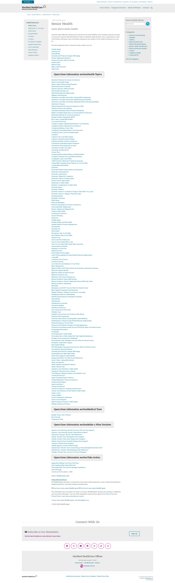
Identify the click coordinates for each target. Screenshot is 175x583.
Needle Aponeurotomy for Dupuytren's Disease (66, 296)
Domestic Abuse (56, 187)
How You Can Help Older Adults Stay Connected (67, 244)
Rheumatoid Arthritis (58, 345)
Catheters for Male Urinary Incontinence (64, 141)
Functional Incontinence (59, 213)
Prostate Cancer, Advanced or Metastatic (64, 338)
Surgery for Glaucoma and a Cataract (63, 371)
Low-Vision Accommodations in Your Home (65, 264)
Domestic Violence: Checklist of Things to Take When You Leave (72, 191)
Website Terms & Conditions (88, 576)
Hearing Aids (55, 226)
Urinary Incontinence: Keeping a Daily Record (66, 388)
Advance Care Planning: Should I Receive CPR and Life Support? (72, 430)
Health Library (32, 25)
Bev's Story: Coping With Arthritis (62, 119)
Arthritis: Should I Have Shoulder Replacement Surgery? (69, 441)
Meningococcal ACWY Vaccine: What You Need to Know (69, 288)
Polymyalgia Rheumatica (59, 329)
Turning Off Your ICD (58, 375)
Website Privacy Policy (103, 576)
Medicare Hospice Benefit (59, 270)
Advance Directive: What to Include (62, 60)
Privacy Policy (56, 496)
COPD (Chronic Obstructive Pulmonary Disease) (67, 161)
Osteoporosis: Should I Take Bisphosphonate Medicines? (69, 450)
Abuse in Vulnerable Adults (60, 82)
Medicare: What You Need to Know (62, 272)
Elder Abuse (55, 200)
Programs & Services (118, 8)
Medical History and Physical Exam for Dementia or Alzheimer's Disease (74, 268)
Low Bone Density (57, 261)
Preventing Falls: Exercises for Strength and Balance (68, 467)
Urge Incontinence (57, 384)
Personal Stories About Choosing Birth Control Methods (69, 318)
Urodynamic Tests (57, 419)
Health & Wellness (134, 8)
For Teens (31, 39)
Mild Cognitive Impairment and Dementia (64, 290)
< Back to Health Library (58, 20)
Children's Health (135, 53)
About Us (110, 2)
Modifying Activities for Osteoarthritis (63, 294)
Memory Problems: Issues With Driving (63, 279)
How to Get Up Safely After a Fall (62, 242)
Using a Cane (55, 393)
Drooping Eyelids (57, 196)
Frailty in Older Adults (58, 211)
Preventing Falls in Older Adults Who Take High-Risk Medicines (72, 336)
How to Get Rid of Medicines (60, 240)
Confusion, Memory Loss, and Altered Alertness (66, 156)
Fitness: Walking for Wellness (61, 58)
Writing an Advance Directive (60, 404)
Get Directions (79, 562)
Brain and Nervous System (138, 48)
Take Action (55, 69)
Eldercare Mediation (58, 202)
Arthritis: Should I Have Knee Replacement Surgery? (68, 439)
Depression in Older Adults (60, 183)
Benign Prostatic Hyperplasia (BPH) (63, 117)
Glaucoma (54, 218)
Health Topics (55, 62)
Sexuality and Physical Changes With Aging (65, 56)
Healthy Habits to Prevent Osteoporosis (64, 224)
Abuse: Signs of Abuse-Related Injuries (64, 84)
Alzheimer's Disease (58, 104)
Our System (27, 2)
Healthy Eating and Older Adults (61, 222)
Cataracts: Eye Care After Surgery (62, 137)
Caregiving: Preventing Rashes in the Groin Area (67, 130)
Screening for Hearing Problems (61, 349)
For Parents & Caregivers (35, 41)
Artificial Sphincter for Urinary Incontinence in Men (67, 106)
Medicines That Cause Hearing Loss (63, 277)
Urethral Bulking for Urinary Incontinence (64, 380)
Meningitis (54, 286)
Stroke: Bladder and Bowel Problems (63, 364)
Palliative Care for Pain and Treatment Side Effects (67, 314)
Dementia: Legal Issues (59, 174)
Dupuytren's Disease (58, 198)
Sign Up (134, 534)
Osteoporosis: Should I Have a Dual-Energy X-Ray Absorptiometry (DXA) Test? (76, 448)
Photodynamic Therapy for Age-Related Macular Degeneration (71, 321)
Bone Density (55, 417)
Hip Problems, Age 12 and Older (61, 235)
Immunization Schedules (59, 246)
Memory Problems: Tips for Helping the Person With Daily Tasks (72, 281)
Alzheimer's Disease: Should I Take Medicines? (66, 434)
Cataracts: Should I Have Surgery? (62, 443)
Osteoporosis (55, 301)
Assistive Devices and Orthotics (61, 108)
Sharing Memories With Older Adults (63, 353)
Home (28, 14)
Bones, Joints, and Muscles (138, 46)
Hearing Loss (55, 51)
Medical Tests (55, 64)
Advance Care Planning (137, 35)
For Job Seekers (134, 2)
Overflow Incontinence (58, 307)
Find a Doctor (105, 8)
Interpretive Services (89, 566)
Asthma (131, 40)
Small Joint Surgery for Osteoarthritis (63, 356)
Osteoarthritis (55, 53)
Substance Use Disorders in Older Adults (64, 369)
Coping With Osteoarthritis (59, 165)
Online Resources (33, 50)
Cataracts (54, 134)
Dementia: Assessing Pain (60, 172)
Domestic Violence (57, 189)
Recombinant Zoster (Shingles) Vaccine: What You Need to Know (72, 340)
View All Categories (132, 59)
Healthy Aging (56, 49)
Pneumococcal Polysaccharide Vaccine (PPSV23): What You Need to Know (76, 327)
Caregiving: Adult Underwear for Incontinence (66, 126)
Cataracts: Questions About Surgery (63, 139)
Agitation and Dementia (59, 95)
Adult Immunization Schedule (60, 86)
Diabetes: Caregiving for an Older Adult (64, 185)
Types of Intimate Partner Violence (62, 377)
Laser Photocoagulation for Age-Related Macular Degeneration (71, 255)
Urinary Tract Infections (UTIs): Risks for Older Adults (68, 391)
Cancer (131, 50)
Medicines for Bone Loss (59, 275)
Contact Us (150, 2)
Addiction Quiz (32, 31)
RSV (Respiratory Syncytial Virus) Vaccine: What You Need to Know (73, 347)
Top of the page (56, 469)
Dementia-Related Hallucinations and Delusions (67, 169)
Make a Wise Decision (58, 67)
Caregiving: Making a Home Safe (62, 128)
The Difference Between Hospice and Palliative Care (68, 373)
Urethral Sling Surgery (58, 382)
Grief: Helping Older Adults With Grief (63, 465)
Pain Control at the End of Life (61, 310)
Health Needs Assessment (73, 576)
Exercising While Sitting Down (61, 207)
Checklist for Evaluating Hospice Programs (65, 143)
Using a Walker (56, 395)
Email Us (97, 562)
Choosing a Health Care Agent (61, 148)
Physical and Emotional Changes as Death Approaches (69, 325)
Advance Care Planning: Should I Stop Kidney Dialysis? (69, 432)
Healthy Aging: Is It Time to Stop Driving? (64, 445)
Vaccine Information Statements (61, 397)
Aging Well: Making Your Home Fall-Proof (64, 463)
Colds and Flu (134, 55)
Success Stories (32, 52)
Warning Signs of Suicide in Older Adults (64, 402)
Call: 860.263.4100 (89, 562)
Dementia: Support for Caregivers (62, 176)
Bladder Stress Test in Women (61, 415)
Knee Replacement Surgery (60, 253)
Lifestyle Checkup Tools (34, 44)
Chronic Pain (55, 152)
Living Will (54, 257)
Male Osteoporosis (57, 266)
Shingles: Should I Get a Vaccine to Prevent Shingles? (69, 452)
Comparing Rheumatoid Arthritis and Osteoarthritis (67, 154)
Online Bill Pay (117, 2)
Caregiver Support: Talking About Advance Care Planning (70, 124)
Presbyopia (55, 332)
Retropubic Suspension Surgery (61, 342)
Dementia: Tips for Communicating (62, 178)
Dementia (54, 167)
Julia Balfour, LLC (149, 578)
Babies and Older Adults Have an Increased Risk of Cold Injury (71, 113)
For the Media (142, 2)
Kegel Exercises (56, 250)
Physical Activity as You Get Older (62, 323)
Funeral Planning (57, 215)
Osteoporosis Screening (59, 303)
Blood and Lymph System (137, 44)
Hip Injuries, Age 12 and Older (61, 233)
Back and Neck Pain (136, 42)
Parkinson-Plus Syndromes (60, 316)
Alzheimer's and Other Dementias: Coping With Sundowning (71, 97)
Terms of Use (110, 494)
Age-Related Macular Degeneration (62, 93)
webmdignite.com (83, 500)
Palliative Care (56, 312)
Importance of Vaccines (59, 248)
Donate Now (125, 2)
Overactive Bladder (57, 305)
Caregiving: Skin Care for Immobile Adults (64, 132)
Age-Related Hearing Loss (60, 91)
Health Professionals (102, 2)
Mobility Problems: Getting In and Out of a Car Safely (68, 292)
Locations (146, 8)
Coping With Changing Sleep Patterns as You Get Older (69, 163)
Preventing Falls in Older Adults (61, 334)
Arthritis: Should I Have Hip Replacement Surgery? (67, 437)
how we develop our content (75, 496)
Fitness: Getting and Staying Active (62, 209)
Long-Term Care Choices (59, 259)
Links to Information (33, 47)
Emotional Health (32, 33)
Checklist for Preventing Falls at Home (63, 145)
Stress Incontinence (57, 362)
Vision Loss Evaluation (58, 399)
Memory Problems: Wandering (61, 283)
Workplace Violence (33, 55)
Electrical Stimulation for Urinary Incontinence (66, 205)
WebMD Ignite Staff (63, 476)
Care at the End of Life (58, 121)
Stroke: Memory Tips (58, 367)
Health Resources (46, 14)
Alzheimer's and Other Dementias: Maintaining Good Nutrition (71, 99)
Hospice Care (55, 237)
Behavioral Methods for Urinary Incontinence (65, 115)
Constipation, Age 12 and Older (61, 159)
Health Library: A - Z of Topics (36, 28)
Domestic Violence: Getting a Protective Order (66, 194)
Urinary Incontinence (58, 386)
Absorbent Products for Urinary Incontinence (65, 80)
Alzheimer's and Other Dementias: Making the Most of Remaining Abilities (75, 102)
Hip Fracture (55, 231)
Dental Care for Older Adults (60, 180)
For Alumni (31, 36)
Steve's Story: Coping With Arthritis (62, 360)
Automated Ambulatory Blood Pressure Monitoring (67, 110)
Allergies (132, 37)
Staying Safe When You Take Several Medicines (67, 358)
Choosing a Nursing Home (60, 150)
